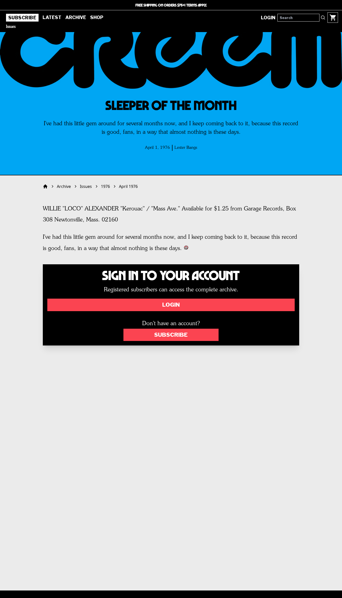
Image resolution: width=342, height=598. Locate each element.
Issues (11, 27)
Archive (75, 17)
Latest (52, 17)
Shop (96, 17)
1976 (105, 186)
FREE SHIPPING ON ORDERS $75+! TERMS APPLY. (171, 5)
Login (171, 304)
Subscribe (22, 17)
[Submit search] (322, 17)
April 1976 (128, 186)
